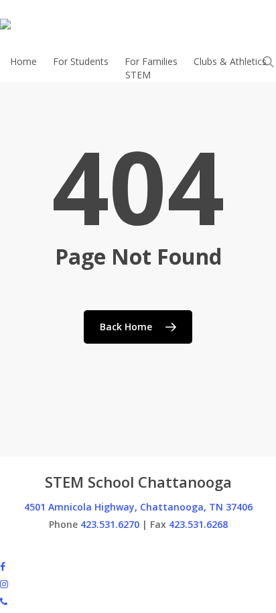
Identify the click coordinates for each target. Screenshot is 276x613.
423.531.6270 (109, 524)
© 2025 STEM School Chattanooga (76, 548)
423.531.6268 (198, 524)
